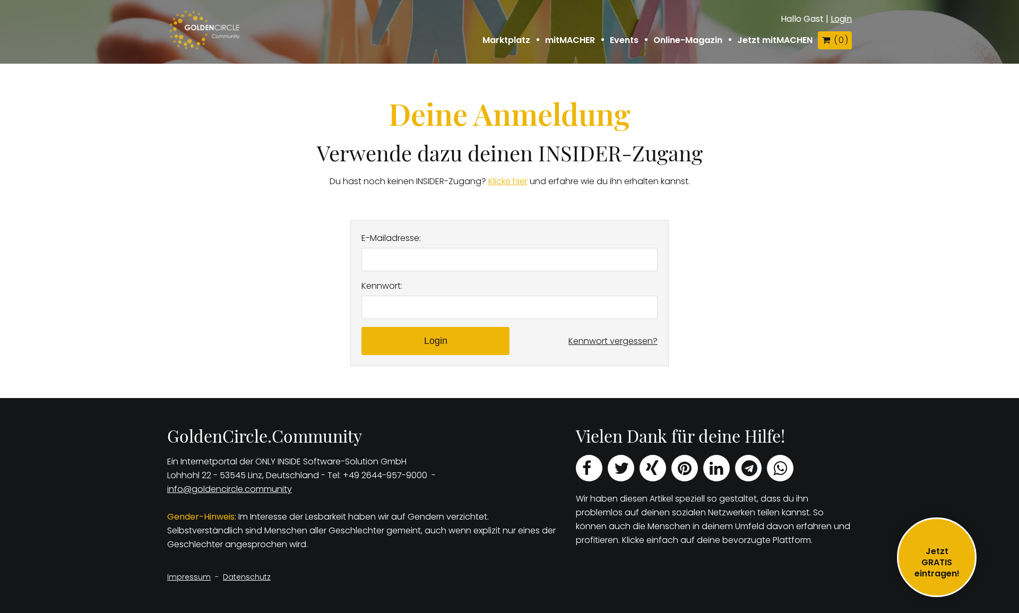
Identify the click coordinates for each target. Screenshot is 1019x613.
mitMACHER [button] (570, 40)
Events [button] (624, 40)
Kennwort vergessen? (613, 341)
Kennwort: (381, 286)
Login (841, 19)
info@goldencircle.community (229, 489)
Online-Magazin (687, 40)
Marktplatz (506, 40)
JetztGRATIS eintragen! (937, 562)
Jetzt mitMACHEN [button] (775, 40)
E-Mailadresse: (391, 238)
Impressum (189, 577)
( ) (841, 40)
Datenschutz (247, 577)
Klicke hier (508, 181)
